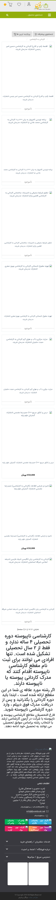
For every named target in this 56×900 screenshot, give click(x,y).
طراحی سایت (33, 897)
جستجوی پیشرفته (45, 34)
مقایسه (39, 104)
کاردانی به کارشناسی (37, 39)
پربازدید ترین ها (23, 34)
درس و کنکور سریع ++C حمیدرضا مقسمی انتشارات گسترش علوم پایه (28, 462)
